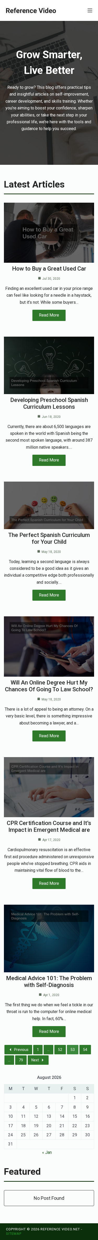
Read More (49, 315)
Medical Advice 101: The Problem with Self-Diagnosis (49, 981)
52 (60, 1050)
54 (85, 1050)
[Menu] (90, 10)
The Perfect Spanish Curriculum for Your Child (49, 538)
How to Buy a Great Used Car (49, 268)
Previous (21, 1050)
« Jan (47, 1152)
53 (73, 1050)
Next (35, 1060)
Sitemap (13, 1234)
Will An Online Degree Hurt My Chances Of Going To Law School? (49, 686)
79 (21, 1060)
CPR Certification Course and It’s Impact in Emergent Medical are (49, 826)
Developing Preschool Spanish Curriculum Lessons (49, 403)
